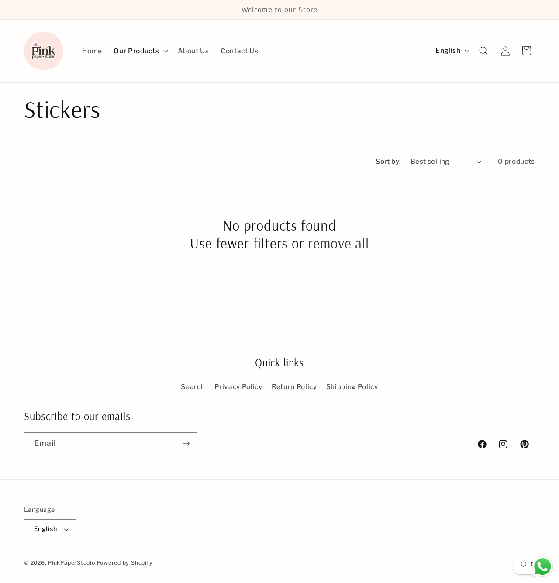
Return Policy (294, 387)
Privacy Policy (238, 387)
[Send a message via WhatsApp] (543, 567)
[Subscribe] (186, 443)
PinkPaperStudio (71, 562)
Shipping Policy (352, 387)
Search (193, 387)
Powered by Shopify (125, 562)
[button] (140, 51)
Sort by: (388, 161)
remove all (338, 243)
